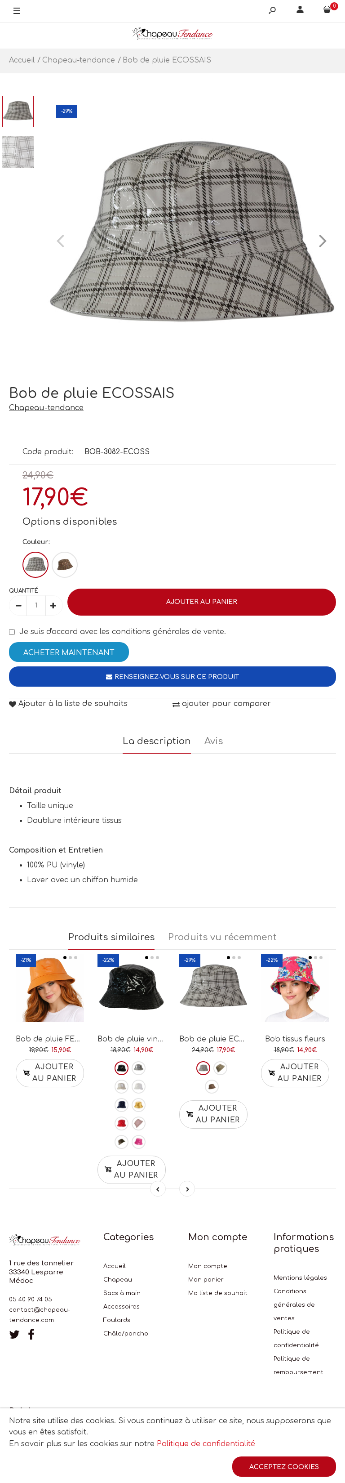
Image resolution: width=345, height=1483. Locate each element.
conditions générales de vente (168, 632)
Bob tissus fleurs (295, 1039)
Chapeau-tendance (46, 408)
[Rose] (139, 1123)
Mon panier (206, 1280)
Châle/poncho (125, 1334)
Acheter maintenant (69, 653)
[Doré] (139, 1105)
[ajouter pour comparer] (50, 990)
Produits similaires (111, 937)
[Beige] (220, 1068)
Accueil (114, 1266)
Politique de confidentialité (206, 1444)
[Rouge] (121, 1123)
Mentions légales (300, 1278)
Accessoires (121, 1307)
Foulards (116, 1320)
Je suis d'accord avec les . (122, 632)
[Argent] (139, 1068)
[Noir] (121, 1068)
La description (157, 741)
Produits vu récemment (222, 937)
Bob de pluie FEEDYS (55, 1039)
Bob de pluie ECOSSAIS (223, 1039)
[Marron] (65, 565)
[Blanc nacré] (121, 1087)
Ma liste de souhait (218, 1293)
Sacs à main (122, 1293)
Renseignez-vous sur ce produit (177, 677)
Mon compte (207, 1266)
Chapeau (117, 1280)
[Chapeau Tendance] (172, 35)
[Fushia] (139, 1142)
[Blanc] (35, 565)
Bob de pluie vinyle (132, 1039)
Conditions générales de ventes (294, 1305)
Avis (213, 741)
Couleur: (36, 542)
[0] (327, 11)
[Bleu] (121, 1105)
